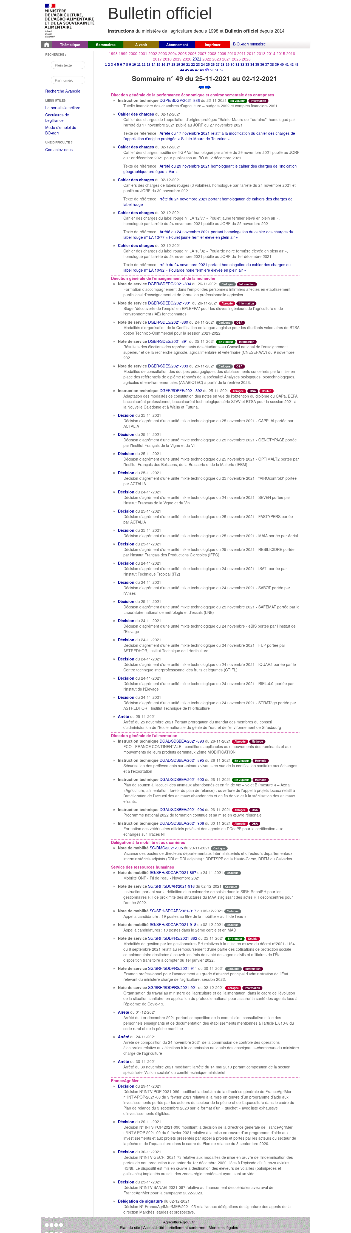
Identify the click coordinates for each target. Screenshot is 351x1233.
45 (187, 70)
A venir (141, 44)
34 (252, 65)
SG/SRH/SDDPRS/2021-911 (172, 968)
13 (149, 65)
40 (282, 65)
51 (217, 70)
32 (242, 65)
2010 (231, 53)
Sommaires (105, 44)
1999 (123, 53)
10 (134, 65)
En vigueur (237, 101)
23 (198, 65)
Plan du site (130, 1227)
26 (213, 65)
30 (232, 65)
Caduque (227, 284)
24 (203, 65)
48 (202, 70)
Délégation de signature (140, 1201)
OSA (239, 322)
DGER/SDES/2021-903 (168, 366)
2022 (206, 59)
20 (183, 65)
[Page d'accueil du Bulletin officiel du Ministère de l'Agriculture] (46, 44)
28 (223, 65)
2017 (157, 59)
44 (182, 70)
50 (212, 70)
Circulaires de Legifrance (61, 118)
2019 (177, 59)
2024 (226, 59)
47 (197, 70)
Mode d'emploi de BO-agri (60, 130)
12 (144, 65)
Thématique (70, 44)
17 (168, 65)
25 (208, 65)
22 (193, 65)
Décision (126, 415)
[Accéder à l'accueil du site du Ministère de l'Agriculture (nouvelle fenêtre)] (69, 20)
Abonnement (177, 44)
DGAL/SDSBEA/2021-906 (182, 823)
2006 (192, 53)
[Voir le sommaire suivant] (208, 86)
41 (287, 65)
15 (158, 65)
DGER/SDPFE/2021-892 (181, 390)
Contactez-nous (59, 149)
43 (297, 65)
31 (237, 65)
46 (192, 70)
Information (258, 101)
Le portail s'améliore (66, 108)
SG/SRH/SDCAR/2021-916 (171, 886)
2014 (271, 53)
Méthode (257, 741)
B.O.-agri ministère (249, 44)
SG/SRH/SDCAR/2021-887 (173, 872)
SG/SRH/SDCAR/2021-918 (173, 924)
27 (218, 65)
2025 (236, 59)
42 (292, 65)
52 (221, 70)
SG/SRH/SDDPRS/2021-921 (172, 987)
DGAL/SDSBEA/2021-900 (182, 779)
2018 (167, 59)
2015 (280, 53)
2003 (162, 53)
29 (228, 65)
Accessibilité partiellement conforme (174, 1227)
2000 (133, 53)
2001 (142, 53)
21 (188, 65)
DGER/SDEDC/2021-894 (169, 283)
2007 (202, 53)
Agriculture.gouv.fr (179, 1222)
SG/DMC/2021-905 (166, 847)
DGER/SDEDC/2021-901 (169, 303)
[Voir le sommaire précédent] (201, 86)
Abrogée (227, 303)
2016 (290, 53)
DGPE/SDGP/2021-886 (180, 100)
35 (257, 65)
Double (266, 391)
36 (262, 65)
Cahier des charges (136, 114)
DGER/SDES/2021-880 (168, 322)
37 (267, 65)
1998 (113, 53)
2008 (212, 53)
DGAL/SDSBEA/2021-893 (182, 741)
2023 (216, 59)
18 (173, 65)
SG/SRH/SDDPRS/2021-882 (172, 938)
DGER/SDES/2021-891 (168, 341)
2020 (187, 59)
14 (153, 65)
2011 (241, 53)
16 (163, 65)
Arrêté (123, 716)
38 (272, 65)
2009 (221, 53)
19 (178, 65)
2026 (246, 59)
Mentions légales (223, 1227)
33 (247, 65)
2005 (182, 53)
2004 (172, 53)
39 (277, 65)
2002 (152, 53)
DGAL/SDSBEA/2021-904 (182, 809)
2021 (197, 59)
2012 (251, 53)
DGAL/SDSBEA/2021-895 (182, 760)
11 (139, 65)
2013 (261, 53)
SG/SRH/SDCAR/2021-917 (173, 910)
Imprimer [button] (212, 44)
